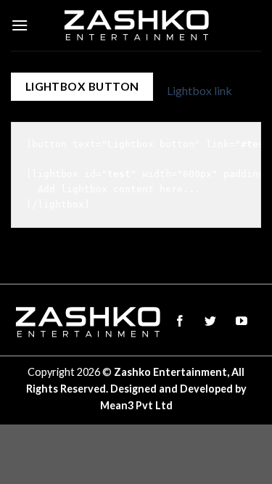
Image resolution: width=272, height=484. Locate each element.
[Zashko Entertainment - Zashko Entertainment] (136, 25)
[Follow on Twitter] (211, 322)
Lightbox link (199, 90)
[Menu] (19, 25)
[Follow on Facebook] (179, 322)
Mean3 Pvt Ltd (136, 405)
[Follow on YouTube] (241, 322)
